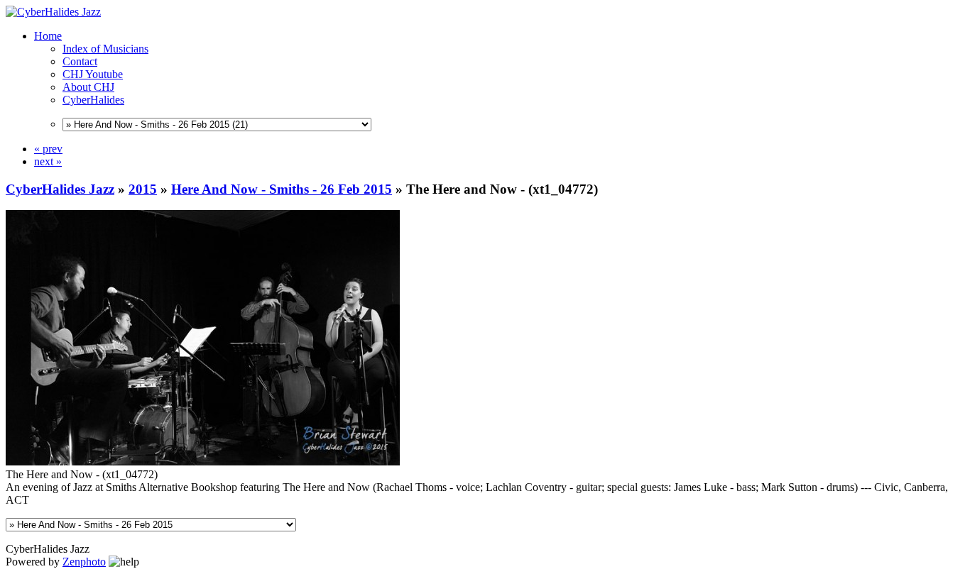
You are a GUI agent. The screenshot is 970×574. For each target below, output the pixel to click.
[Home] (53, 12)
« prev (48, 149)
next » (48, 161)
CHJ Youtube (92, 74)
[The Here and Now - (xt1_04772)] (203, 462)
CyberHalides (93, 100)
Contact (79, 61)
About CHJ (88, 87)
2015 (143, 189)
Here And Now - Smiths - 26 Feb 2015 (281, 189)
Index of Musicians (105, 49)
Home (48, 36)
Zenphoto (84, 562)
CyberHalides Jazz (60, 189)
